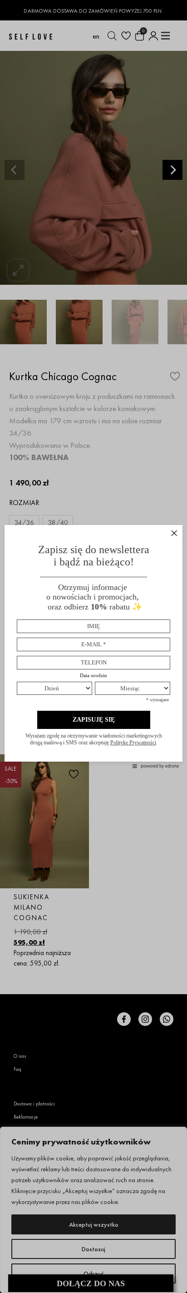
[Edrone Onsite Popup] (93, 646)
